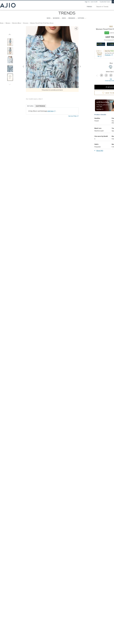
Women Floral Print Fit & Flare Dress (42, 23)
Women (8, 23)
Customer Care (105, 2)
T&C (98, 56)
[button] (9, 34)
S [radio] (106, 75)
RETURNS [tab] (30, 106)
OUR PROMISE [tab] (40, 106)
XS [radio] (101, 75)
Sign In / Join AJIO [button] (91, 2)
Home (2, 23)
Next (79, 66)
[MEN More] (51, 18)
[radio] (110, 68)
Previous (23, 66)
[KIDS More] (67, 18)
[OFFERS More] (85, 18)
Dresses (25, 23)
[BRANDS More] (76, 18)
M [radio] (110, 75)
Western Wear (16, 23)
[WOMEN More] (60, 18)
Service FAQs (72, 116)
